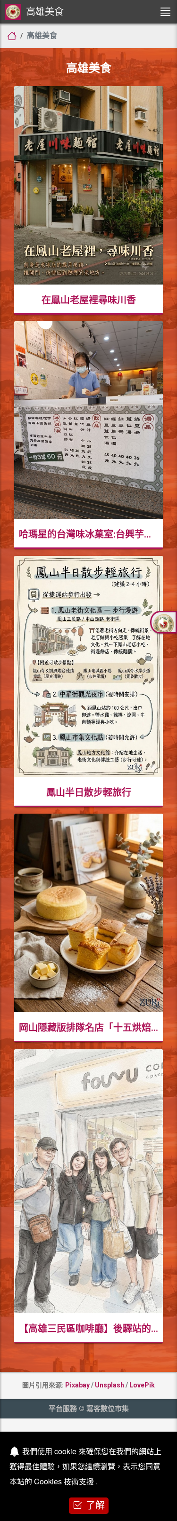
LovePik (142, 1385)
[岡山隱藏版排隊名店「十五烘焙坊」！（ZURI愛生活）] (88, 914)
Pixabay (77, 1385)
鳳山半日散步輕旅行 (88, 792)
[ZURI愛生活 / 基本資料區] (163, 622)
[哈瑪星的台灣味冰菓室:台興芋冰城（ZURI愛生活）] (88, 421)
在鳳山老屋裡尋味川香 (89, 300)
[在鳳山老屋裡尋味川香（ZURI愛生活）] (88, 186)
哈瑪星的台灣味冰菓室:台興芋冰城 (91, 534)
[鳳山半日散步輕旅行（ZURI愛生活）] (88, 667)
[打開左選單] (165, 12)
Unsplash (109, 1385)
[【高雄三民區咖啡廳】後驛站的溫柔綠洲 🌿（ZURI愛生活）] (88, 1182)
